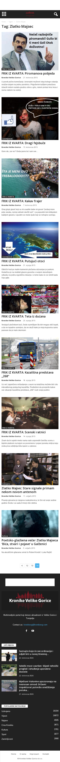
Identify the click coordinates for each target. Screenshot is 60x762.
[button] (55, 14)
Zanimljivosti (7, 139)
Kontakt (46, 754)
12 (27, 565)
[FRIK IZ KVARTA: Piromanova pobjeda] (30, 51)
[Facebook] (27, 631)
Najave (5, 720)
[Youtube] (33, 631)
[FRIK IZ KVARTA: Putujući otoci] (30, 240)
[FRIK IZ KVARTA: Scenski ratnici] (30, 413)
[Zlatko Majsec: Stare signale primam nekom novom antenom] (30, 469)
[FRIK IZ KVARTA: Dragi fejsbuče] (30, 118)
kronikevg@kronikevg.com (35, 625)
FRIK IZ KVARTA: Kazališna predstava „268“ (27, 374)
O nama (23, 754)
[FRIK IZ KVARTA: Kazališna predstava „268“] (30, 353)
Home (4, 22)
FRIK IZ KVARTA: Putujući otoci (23, 261)
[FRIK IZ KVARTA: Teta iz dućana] (30, 299)
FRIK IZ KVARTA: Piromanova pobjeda (28, 73)
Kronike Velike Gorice (11, 77)
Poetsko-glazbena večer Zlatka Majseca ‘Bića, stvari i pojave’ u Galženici (30, 542)
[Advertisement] (30, 5)
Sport (4, 734)
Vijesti (4, 716)
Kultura (5, 536)
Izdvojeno (6, 484)
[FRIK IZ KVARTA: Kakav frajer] (30, 178)
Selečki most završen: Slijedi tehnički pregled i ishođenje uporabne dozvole (38, 668)
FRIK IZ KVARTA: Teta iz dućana (24, 316)
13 (32, 565)
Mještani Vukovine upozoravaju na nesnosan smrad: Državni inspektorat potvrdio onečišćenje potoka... (37, 686)
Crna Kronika (7, 725)
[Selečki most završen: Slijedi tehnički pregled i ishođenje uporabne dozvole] (9, 670)
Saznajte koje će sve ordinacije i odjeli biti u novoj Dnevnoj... (36, 652)
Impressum (34, 754)
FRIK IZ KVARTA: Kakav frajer (22, 201)
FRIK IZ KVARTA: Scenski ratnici (24, 432)
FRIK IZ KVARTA (8, 69)
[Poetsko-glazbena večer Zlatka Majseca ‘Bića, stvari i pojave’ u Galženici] (30, 523)
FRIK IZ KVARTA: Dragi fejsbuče (23, 143)
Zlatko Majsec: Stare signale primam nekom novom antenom (28, 490)
